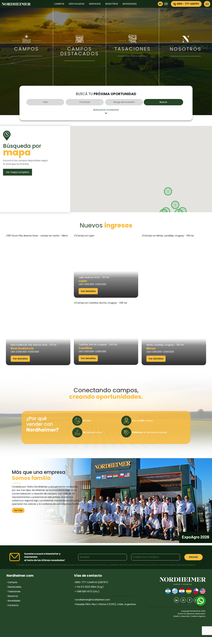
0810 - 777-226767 (187, 3)
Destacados (13, 587)
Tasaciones (13, 591)
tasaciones (133, 48)
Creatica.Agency (198, 616)
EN (166, 3)
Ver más (18, 510)
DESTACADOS (76, 3)
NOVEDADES (130, 3)
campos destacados (79, 51)
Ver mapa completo (17, 172)
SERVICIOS (95, 3)
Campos (26, 48)
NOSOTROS (111, 3)
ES (160, 3)
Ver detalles (20, 358)
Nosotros (12, 596)
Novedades (13, 600)
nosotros (185, 49)
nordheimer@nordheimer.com (92, 599)
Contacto (12, 605)
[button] (168, 191)
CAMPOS (59, 3)
